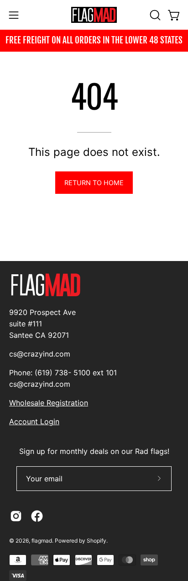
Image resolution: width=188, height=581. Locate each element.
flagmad (41, 540)
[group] (94, 41)
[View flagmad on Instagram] (16, 516)
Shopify (96, 540)
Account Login (34, 421)
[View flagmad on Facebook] (37, 516)
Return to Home (94, 183)
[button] (154, 15)
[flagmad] (94, 15)
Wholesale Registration (48, 402)
